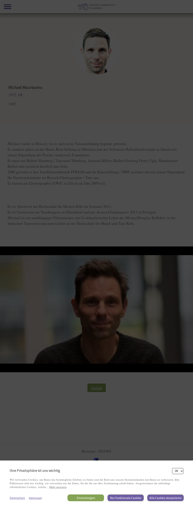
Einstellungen (86, 498)
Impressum (35, 498)
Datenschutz (17, 498)
